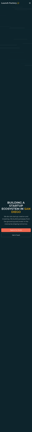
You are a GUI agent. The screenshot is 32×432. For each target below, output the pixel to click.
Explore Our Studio (16, 230)
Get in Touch (16, 235)
